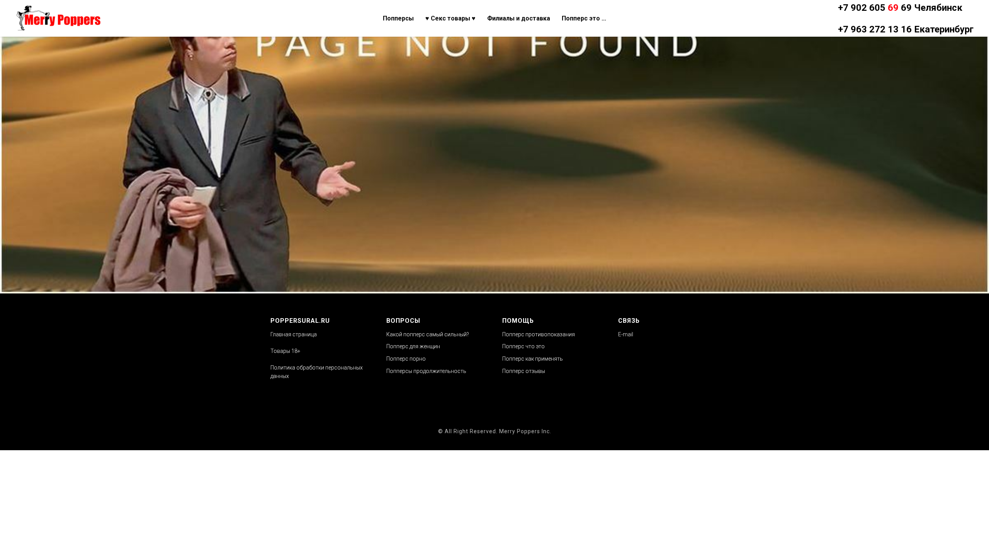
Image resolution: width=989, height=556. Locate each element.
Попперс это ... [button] (584, 18)
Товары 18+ (285, 351)
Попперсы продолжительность (426, 371)
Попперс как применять (532, 359)
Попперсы (398, 18)
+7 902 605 (875, 7)
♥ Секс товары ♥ (450, 18)
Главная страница (293, 334)
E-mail (625, 334)
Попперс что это (523, 346)
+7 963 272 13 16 (875, 29)
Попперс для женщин (413, 346)
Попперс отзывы (523, 371)
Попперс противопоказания (538, 334)
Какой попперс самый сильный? (427, 334)
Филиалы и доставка (518, 18)
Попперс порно (406, 359)
